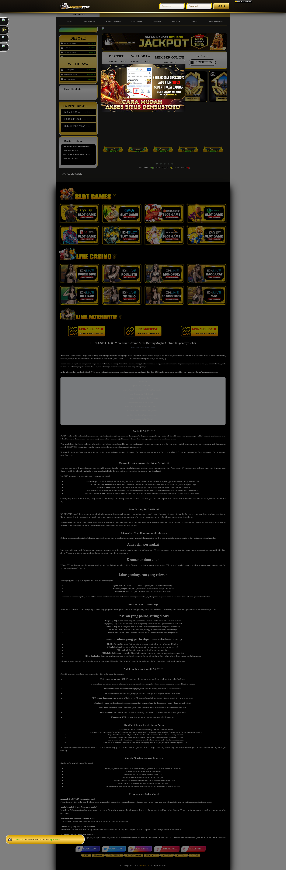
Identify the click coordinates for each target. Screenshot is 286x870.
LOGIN (221, 6)
